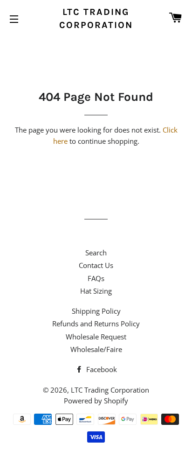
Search (96, 252)
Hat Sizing (96, 291)
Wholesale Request (96, 336)
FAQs (96, 278)
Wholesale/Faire (96, 349)
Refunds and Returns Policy (96, 323)
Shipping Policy (96, 311)
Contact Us (96, 265)
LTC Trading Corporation (96, 18)
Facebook (100, 369)
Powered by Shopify (96, 400)
